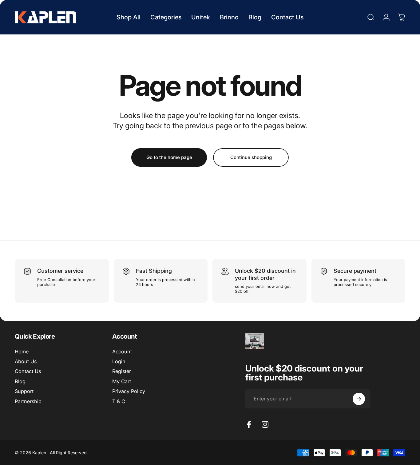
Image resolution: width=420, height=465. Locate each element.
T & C (118, 401)
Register (121, 371)
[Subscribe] (359, 399)
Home (22, 351)
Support (24, 391)
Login (118, 361)
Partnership (28, 401)
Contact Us (28, 371)
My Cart (121, 381)
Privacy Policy (128, 391)
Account (122, 351)
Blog (20, 381)
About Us (26, 361)
